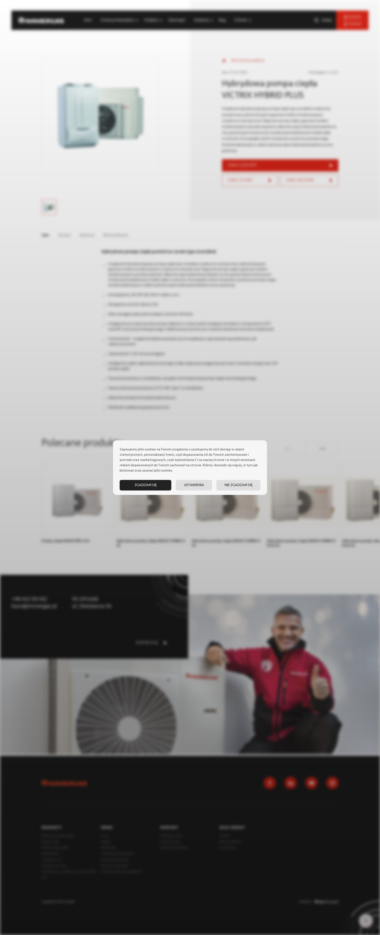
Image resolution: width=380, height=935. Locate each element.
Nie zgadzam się (238, 485)
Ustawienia (194, 485)
